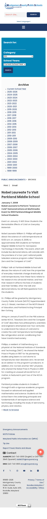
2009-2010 (12, 139)
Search (33, 14)
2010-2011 (11, 136)
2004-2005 (12, 153)
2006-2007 (12, 147)
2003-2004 (12, 156)
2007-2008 (12, 145)
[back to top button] (40, 452)
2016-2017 (11, 118)
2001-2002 (12, 162)
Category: (9, 53)
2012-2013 (11, 130)
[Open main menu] (23, 27)
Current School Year (16, 89)
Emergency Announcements (15, 430)
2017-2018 (11, 115)
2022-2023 (12, 101)
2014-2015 (12, 124)
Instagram (17, 471)
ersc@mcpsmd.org (29, 464)
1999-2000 (12, 168)
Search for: (10, 43)
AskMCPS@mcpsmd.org (27, 459)
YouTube (24, 471)
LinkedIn (31, 471)
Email (14, 186)
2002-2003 (12, 159)
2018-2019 (11, 112)
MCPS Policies (9, 434)
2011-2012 (11, 133)
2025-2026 (12, 92)
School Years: (11, 61)
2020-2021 (12, 107)
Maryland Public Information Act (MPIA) (20, 439)
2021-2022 (12, 104)
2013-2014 (11, 127)
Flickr (38, 471)
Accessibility (31, 488)
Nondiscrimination (35, 485)
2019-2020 (12, 109)
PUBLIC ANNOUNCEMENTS (13, 180)
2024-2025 (12, 95)
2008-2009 (12, 142)
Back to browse (11, 410)
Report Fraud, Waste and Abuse (17, 448)
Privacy (31, 480)
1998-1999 (12, 171)
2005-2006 (12, 150)
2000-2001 (12, 165)
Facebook (3, 471)
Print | (6, 186)
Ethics (41, 488)
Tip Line (6, 443)
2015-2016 (11, 121)
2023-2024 (12, 98)
